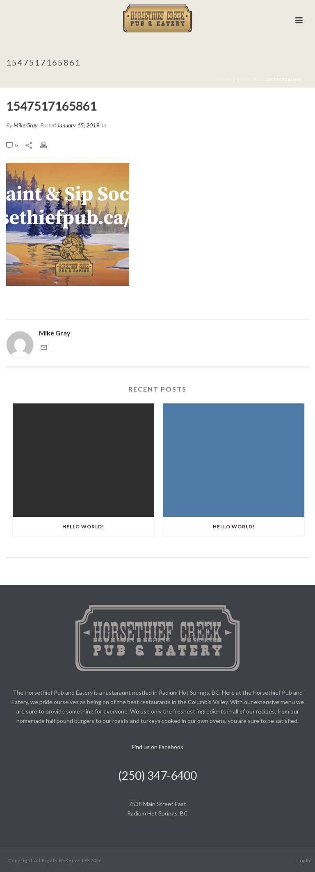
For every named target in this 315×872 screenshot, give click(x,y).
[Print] (47, 144)
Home (224, 79)
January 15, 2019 (78, 125)
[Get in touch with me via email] (44, 348)
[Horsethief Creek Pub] (157, 18)
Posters (248, 79)
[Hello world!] (83, 460)
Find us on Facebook (157, 746)
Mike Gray (26, 125)
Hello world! (83, 526)
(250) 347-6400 (157, 775)
